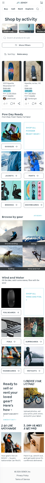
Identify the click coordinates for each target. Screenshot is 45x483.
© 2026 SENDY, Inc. (22, 472)
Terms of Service (22, 479)
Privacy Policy (23, 475)
